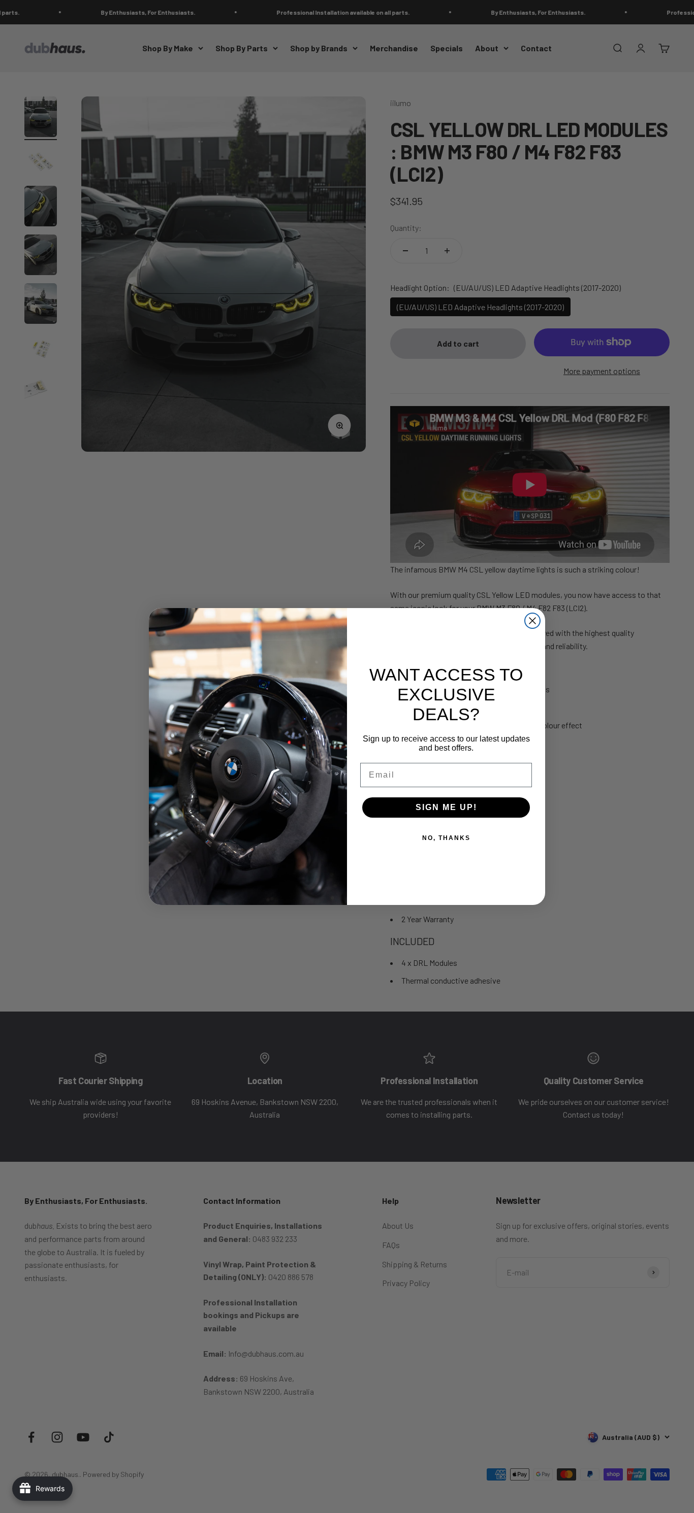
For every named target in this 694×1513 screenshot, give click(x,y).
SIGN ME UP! (446, 807)
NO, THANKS (446, 838)
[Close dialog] (532, 620)
